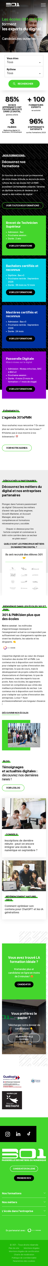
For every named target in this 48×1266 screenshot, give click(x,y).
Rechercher (25, 83)
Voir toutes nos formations (22, 205)
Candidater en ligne (24, 1168)
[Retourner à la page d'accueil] (12, 4)
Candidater (24, 984)
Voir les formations (20, 246)
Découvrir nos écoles (15, 713)
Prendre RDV (24, 1178)
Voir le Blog (13, 788)
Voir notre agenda (16, 448)
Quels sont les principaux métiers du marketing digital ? (24, 545)
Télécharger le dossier (24, 1038)
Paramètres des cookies (24, 1261)
